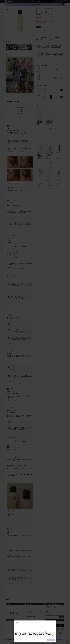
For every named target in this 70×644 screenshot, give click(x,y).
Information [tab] (35, 625)
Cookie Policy (49, 636)
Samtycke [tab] (21, 625)
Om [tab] (49, 625)
